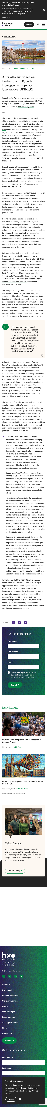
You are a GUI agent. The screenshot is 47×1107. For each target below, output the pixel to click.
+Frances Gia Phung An (24, 68)
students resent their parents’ (14, 282)
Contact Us (7, 1033)
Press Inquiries (8, 1017)
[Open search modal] (38, 24)
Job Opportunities (10, 1022)
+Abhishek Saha (22, 789)
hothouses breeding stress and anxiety (19, 279)
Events (5, 1006)
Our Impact (7, 990)
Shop (4, 1028)
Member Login (8, 1011)
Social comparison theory (12, 193)
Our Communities (10, 1001)
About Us (6, 984)
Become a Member (10, 995)
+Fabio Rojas (17, 747)
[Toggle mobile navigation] (43, 24)
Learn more (6, 17)
